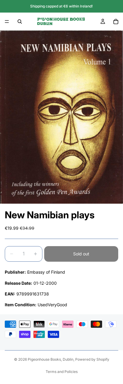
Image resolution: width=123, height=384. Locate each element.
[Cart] (115, 21)
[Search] (19, 21)
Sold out (81, 253)
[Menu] (7, 21)
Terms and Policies (62, 371)
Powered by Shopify (92, 359)
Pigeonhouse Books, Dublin (50, 359)
